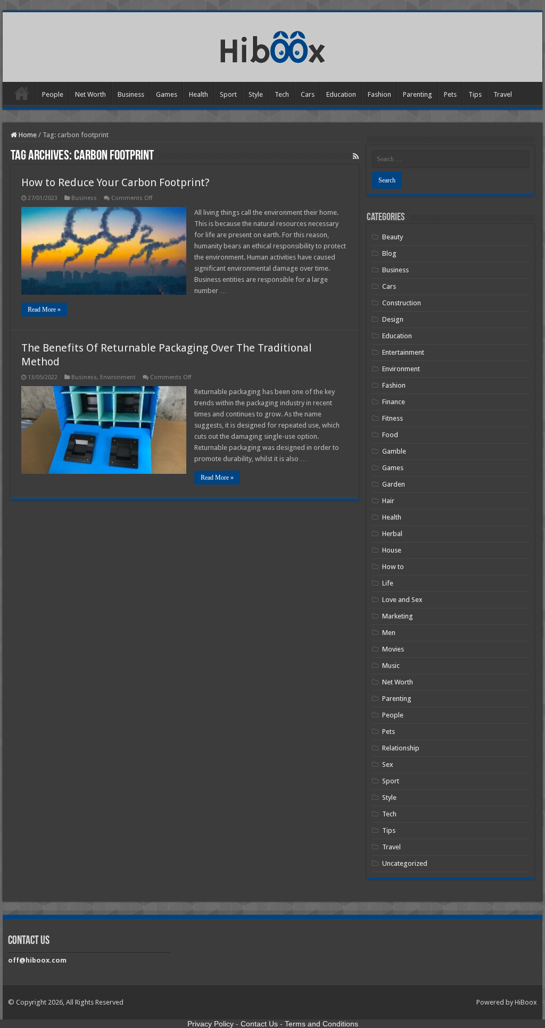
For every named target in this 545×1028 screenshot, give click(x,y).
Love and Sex (402, 600)
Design (392, 319)
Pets (450, 94)
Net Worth (90, 94)
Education (341, 94)
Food (390, 435)
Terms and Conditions (321, 1023)
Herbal (392, 534)
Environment (118, 377)
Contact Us (259, 1023)
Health (198, 94)
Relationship (400, 748)
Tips (475, 94)
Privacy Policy (210, 1023)
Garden (393, 484)
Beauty (392, 237)
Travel (502, 94)
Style (256, 94)
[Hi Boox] (272, 45)
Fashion (379, 94)
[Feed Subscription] (356, 156)
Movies (393, 649)
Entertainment (403, 352)
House (391, 550)
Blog (389, 253)
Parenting (417, 94)
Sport (228, 94)
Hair (388, 501)
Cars (308, 94)
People (52, 94)
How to (393, 567)
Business (131, 94)
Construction (401, 303)
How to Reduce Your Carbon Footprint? (115, 182)
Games (166, 94)
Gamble (394, 451)
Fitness (392, 418)
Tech (282, 94)
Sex (387, 764)
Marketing (397, 616)
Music (391, 666)
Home (22, 93)
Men (388, 633)
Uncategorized (404, 863)
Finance (393, 402)
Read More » (44, 309)
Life (387, 583)
